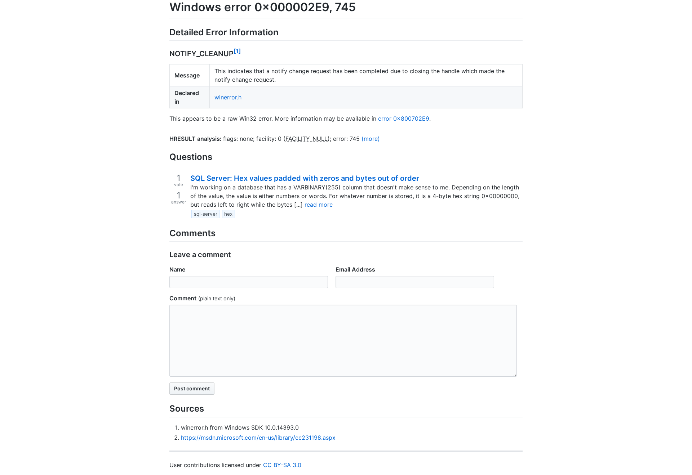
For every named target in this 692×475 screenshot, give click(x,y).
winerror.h (227, 97)
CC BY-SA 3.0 (282, 465)
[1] (237, 51)
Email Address (355, 269)
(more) (370, 138)
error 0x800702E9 (403, 118)
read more (319, 204)
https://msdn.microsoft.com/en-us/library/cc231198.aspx (258, 437)
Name (177, 269)
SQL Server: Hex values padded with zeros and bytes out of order (304, 178)
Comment (182, 298)
